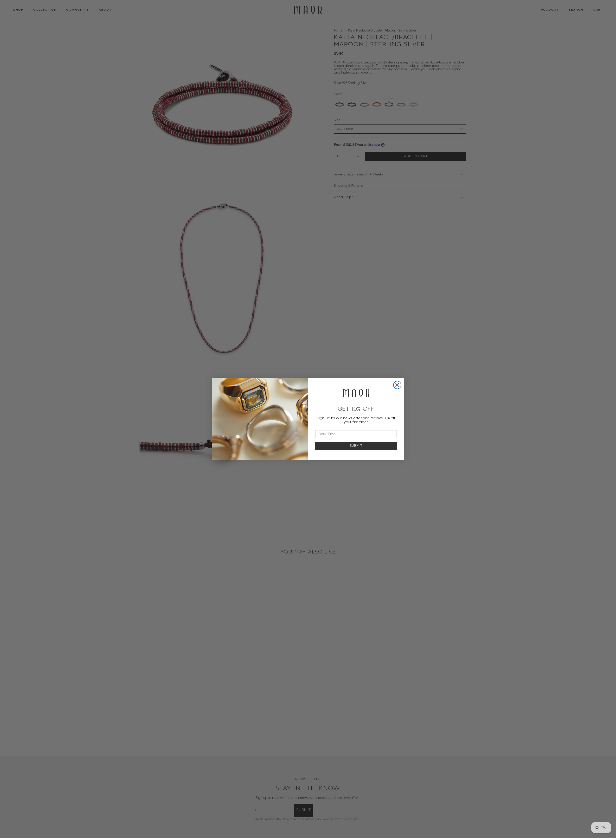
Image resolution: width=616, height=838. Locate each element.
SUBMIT (356, 445)
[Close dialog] (397, 385)
